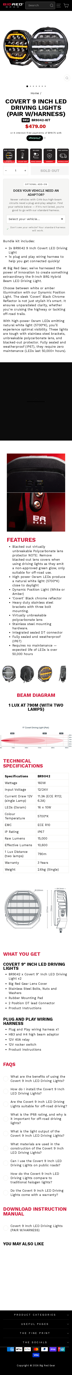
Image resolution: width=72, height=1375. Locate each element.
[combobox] (40, 5)
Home (35, 93)
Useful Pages (35, 1324)
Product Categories (35, 1314)
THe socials (35, 1342)
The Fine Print (35, 1333)
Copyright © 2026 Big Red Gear (36, 1365)
